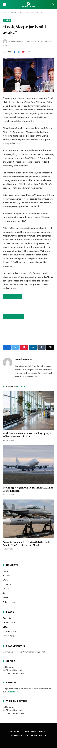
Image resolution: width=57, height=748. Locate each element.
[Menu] (4, 4)
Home (5, 571)
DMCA (5, 627)
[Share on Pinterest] (23, 52)
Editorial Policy (9, 631)
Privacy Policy (9, 636)
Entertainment (9, 602)
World (7, 20)
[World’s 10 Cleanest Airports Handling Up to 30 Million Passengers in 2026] (28, 410)
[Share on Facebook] (14, 52)
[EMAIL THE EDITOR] (13, 316)
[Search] (52, 4)
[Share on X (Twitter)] (19, 52)
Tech (5, 593)
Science (6, 588)
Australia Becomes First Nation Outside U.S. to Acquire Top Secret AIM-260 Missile (26, 544)
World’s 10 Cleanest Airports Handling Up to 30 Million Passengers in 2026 (27, 435)
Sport (5, 597)
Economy (7, 584)
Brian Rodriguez (17, 41)
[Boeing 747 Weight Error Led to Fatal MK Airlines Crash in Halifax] (28, 464)
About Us (7, 618)
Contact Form (9, 622)
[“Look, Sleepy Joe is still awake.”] (28, 75)
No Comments (46, 41)
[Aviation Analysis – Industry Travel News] (28, 4)
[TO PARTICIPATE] (12, 296)
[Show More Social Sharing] (29, 52)
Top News (7, 575)
